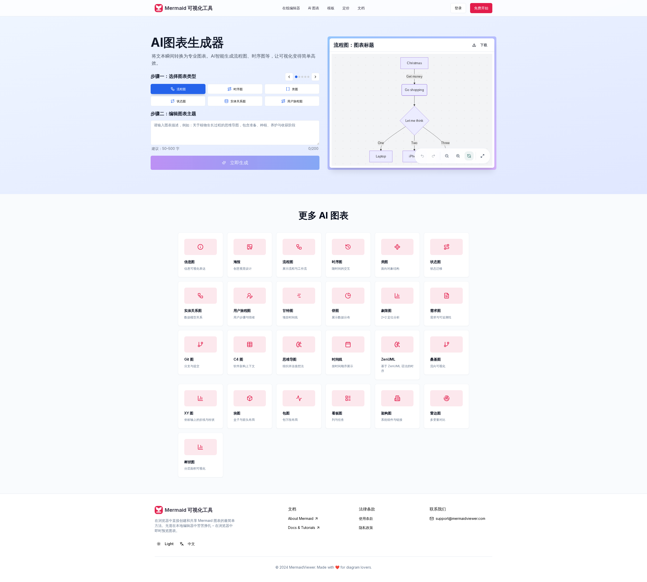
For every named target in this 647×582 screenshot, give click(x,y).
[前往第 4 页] (305, 77)
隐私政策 (366, 527)
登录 (458, 8)
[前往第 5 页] (308, 77)
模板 (330, 8)
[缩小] (446, 155)
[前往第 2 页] (299, 77)
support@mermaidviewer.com (460, 518)
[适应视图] (469, 155)
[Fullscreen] (482, 155)
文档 (361, 8)
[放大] (458, 155)
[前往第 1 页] (296, 77)
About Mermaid (300, 518)
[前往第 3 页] (302, 77)
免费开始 (481, 8)
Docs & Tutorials (301, 527)
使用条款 (366, 518)
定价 (346, 8)
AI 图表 (313, 8)
